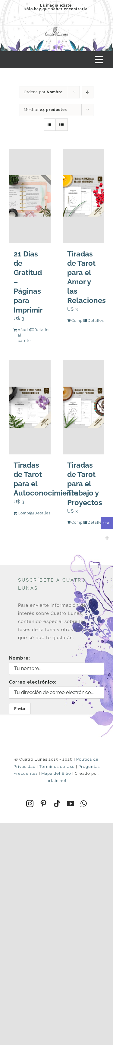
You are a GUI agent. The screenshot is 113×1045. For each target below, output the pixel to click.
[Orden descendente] (87, 92)
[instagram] (30, 803)
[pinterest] (43, 803)
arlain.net (57, 780)
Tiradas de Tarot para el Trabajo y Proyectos (84, 484)
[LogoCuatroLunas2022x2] (56, 27)
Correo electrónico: (33, 682)
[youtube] (70, 803)
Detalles (40, 330)
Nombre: (19, 658)
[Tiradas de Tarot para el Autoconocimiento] (30, 407)
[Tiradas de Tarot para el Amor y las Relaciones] (83, 196)
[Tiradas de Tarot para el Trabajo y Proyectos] (83, 407)
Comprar (77, 321)
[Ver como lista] (61, 124)
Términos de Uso (57, 766)
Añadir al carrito (24, 335)
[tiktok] (57, 803)
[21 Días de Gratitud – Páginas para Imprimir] (30, 196)
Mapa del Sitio (56, 773)
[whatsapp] (83, 803)
